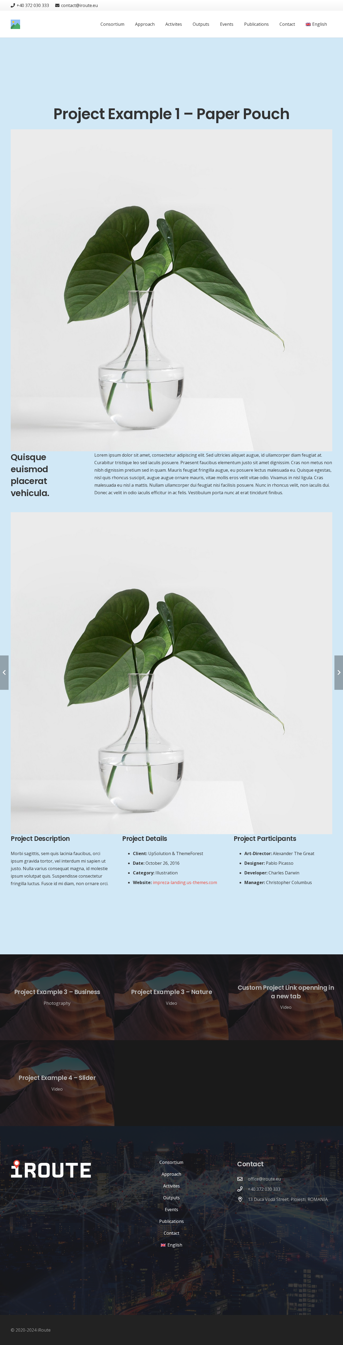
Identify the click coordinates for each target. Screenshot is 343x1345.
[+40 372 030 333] (242, 1189)
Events (171, 1209)
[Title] (15, 24)
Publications (171, 1221)
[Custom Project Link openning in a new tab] (286, 997)
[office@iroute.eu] (242, 1178)
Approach (171, 1174)
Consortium (171, 1162)
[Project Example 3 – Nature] (171, 997)
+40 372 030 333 (264, 1189)
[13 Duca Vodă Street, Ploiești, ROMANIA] (242, 1199)
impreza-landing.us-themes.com (185, 882)
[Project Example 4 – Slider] (57, 1083)
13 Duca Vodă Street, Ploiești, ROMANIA (288, 1199)
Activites (171, 1186)
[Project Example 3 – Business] (57, 997)
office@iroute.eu (264, 1179)
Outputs (171, 1198)
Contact (171, 1233)
